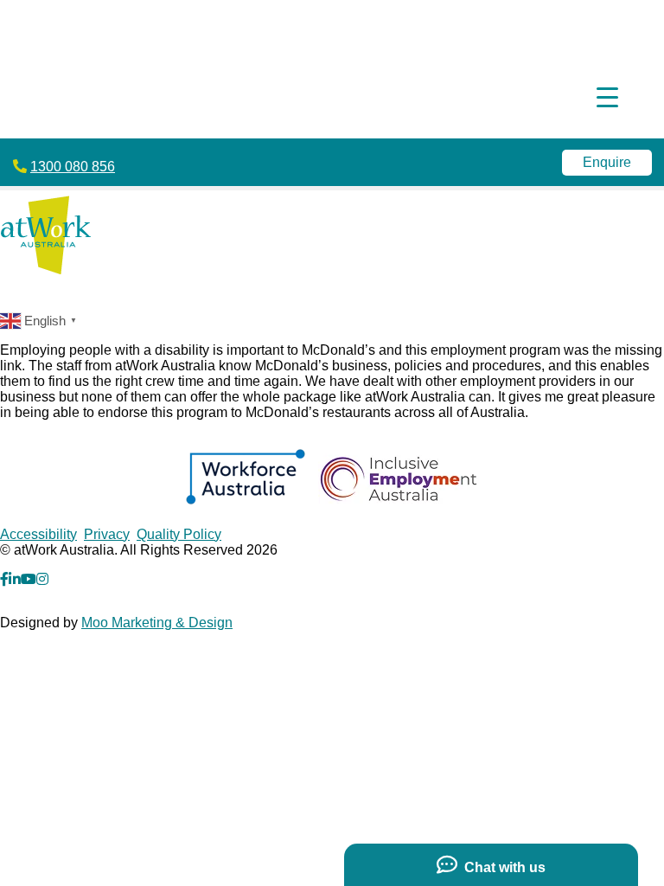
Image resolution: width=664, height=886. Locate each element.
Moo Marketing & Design (157, 622)
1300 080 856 (72, 166)
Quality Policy (179, 534)
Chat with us (501, 867)
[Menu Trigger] (607, 97)
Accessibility (38, 534)
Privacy (107, 534)
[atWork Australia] (45, 269)
